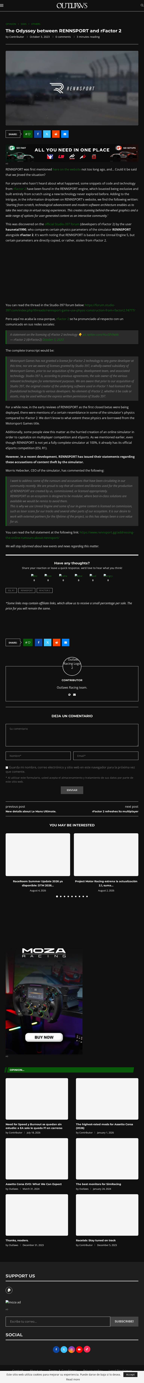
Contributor (16, 37)
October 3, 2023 (53, 340)
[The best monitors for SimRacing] (107, 1159)
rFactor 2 (19, 189)
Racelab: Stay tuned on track (96, 1240)
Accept (130, 1374)
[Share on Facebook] (38, 134)
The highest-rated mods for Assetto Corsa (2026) (104, 1126)
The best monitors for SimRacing (98, 1184)
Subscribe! (124, 1321)
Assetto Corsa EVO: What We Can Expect (34, 1184)
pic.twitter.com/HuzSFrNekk (101, 335)
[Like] (34, 576)
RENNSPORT (27, 590)
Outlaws (13, 1188)
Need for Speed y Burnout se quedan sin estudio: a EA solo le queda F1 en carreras (34, 1126)
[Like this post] (29, 134)
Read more (73, 1379)
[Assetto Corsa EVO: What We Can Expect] (37, 1159)
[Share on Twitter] (47, 134)
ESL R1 (11, 590)
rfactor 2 (44, 590)
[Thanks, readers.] (37, 1215)
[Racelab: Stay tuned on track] (107, 1215)
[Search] (142, 5)
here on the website (67, 169)
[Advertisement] (72, 272)
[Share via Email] (65, 134)
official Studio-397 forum (62, 224)
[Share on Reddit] (56, 134)
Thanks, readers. (17, 1240)
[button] (11, 865)
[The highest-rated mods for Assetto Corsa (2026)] (107, 1099)
